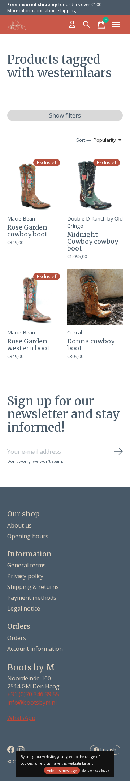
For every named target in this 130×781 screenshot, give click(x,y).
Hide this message (62, 770)
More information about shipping (41, 11)
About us (19, 525)
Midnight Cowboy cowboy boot (92, 242)
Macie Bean (21, 218)
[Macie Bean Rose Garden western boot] (35, 297)
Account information (35, 649)
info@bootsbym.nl (32, 703)
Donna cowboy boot (90, 344)
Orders (16, 638)
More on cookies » (95, 770)
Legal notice (23, 609)
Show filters (65, 115)
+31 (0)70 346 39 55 (33, 694)
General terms (26, 565)
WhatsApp (21, 718)
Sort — (83, 140)
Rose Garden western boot (28, 344)
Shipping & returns (33, 587)
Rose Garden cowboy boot (27, 230)
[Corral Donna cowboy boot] (95, 297)
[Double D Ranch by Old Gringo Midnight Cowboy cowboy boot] (95, 183)
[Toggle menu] (115, 24)
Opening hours (27, 536)
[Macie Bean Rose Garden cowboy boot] (35, 183)
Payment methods (31, 598)
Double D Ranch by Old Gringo (95, 222)
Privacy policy (25, 576)
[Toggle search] (86, 24)
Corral (74, 332)
